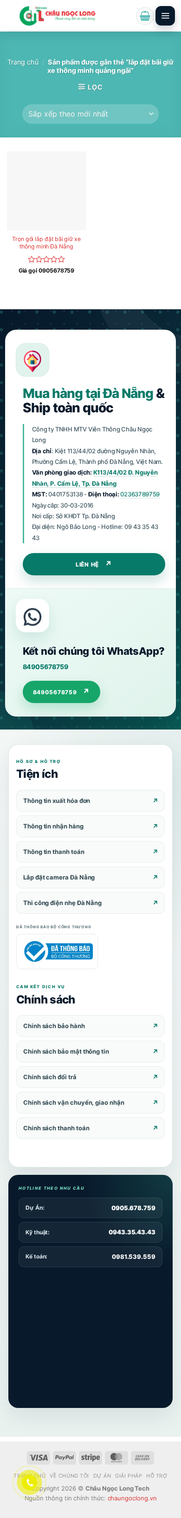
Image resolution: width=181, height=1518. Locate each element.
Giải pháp (128, 1475)
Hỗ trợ (156, 1475)
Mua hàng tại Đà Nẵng (88, 393)
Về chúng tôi (69, 1475)
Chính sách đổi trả (50, 1077)
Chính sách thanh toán (56, 1128)
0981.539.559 (133, 1256)
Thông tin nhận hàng (53, 826)
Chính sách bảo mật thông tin (66, 1051)
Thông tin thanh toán (53, 851)
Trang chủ (23, 62)
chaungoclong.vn (132, 1498)
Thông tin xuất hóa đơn (56, 800)
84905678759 (45, 667)
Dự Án (102, 1475)
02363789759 (140, 494)
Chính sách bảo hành (54, 1025)
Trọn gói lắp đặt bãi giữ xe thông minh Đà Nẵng (46, 242)
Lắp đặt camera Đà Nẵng (59, 877)
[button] (145, 16)
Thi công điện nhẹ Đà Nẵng (62, 902)
